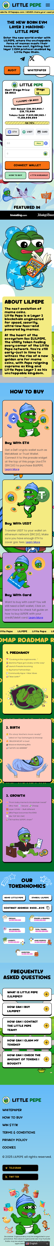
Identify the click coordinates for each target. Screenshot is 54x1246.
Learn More (12, 469)
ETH (15, 132)
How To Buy (15, 175)
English (33, 1243)
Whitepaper (37, 70)
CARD (45, 132)
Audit (12, 70)
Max (39, 143)
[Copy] (48, 907)
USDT (30, 132)
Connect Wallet (27, 165)
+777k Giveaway (39, 175)
